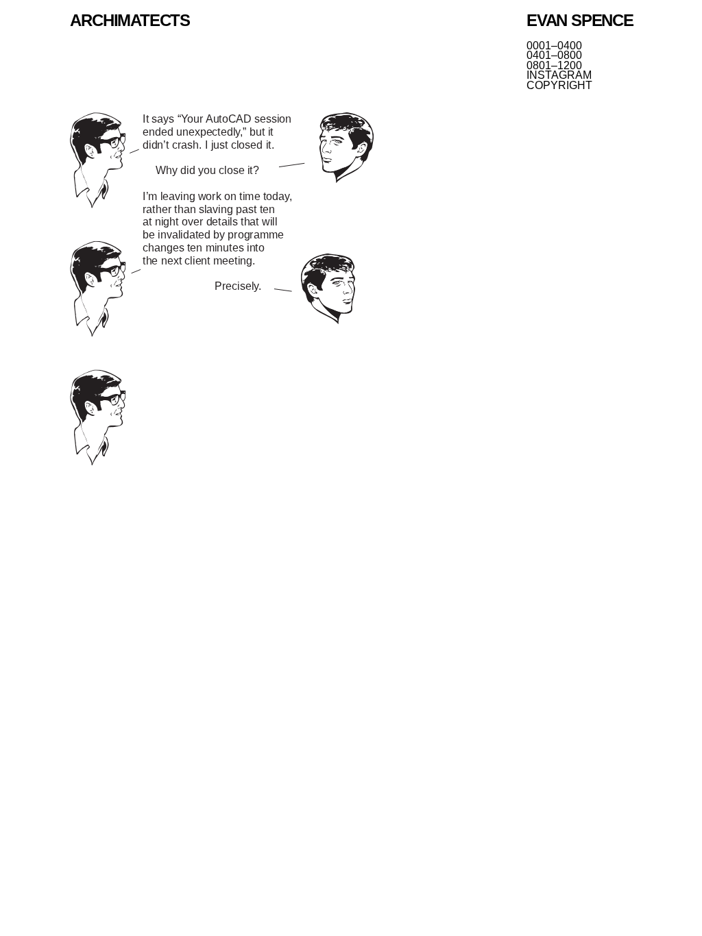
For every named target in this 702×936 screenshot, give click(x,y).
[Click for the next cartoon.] (222, 290)
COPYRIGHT (559, 85)
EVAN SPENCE (579, 20)
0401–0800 (554, 55)
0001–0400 (554, 46)
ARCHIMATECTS (130, 20)
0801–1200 (554, 66)
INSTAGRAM (559, 75)
